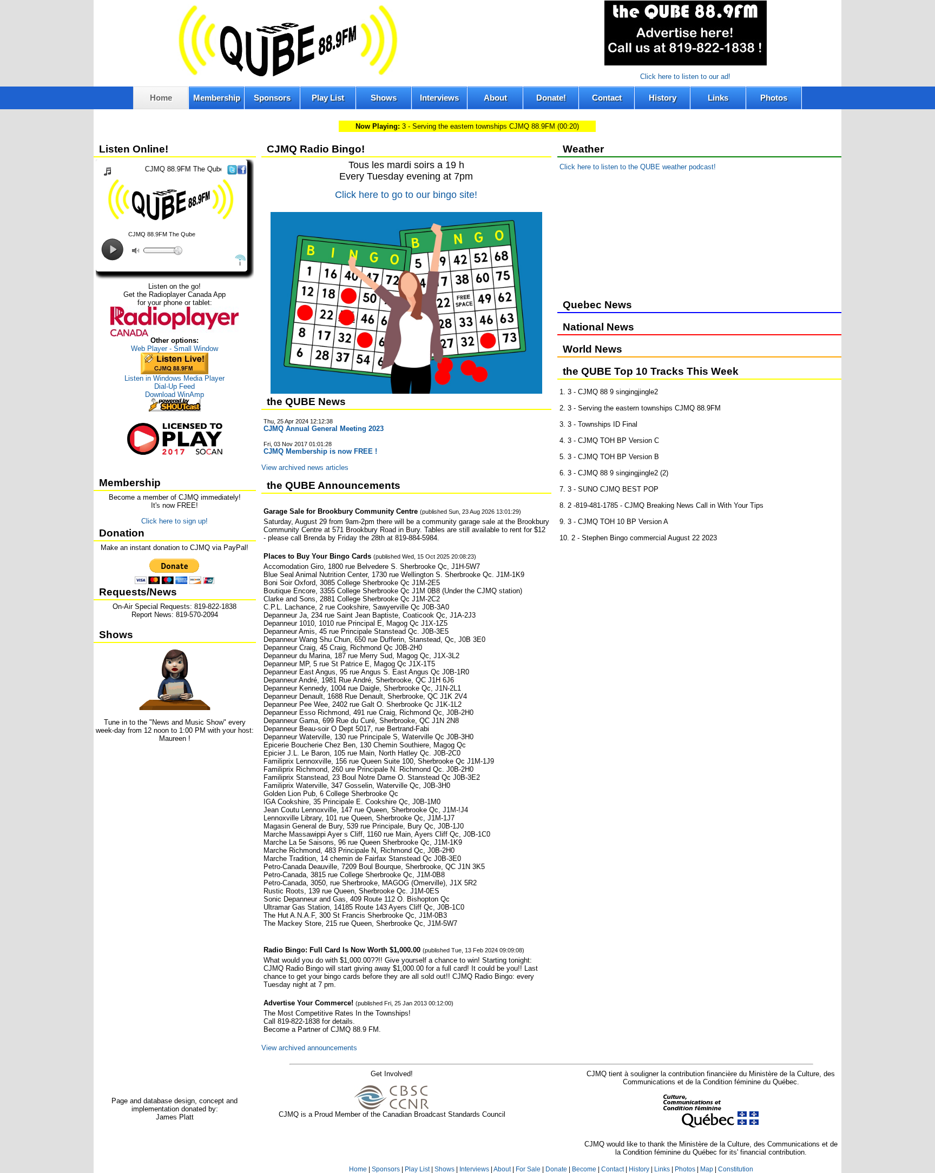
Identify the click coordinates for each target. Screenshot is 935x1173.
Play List (328, 97)
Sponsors (272, 97)
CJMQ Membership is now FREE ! (320, 451)
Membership (216, 97)
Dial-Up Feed (174, 386)
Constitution (735, 1169)
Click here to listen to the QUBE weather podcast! (637, 167)
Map (706, 1169)
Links (718, 97)
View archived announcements (309, 1048)
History (662, 97)
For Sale (528, 1169)
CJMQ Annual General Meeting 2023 (324, 429)
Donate (556, 1169)
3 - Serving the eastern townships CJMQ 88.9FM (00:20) (467, 126)
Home (161, 97)
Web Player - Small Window (174, 348)
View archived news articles (304, 467)
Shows (384, 97)
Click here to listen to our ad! (685, 76)
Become (584, 1169)
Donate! (551, 97)
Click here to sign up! (174, 521)
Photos (773, 97)
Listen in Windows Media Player (174, 378)
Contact (607, 97)
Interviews (439, 97)
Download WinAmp (174, 394)
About (495, 97)
